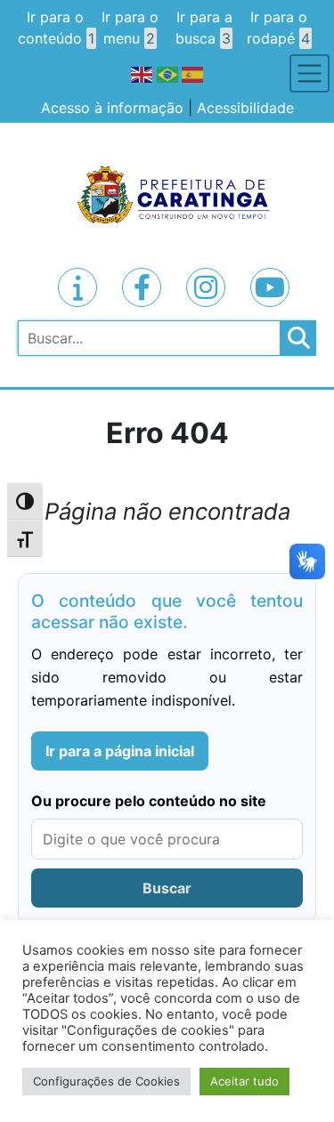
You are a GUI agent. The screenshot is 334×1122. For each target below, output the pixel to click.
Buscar (167, 888)
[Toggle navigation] (309, 73)
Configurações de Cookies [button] (106, 1081)
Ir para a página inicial (119, 751)
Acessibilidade (245, 108)
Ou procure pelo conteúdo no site (148, 801)
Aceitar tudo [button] (244, 1081)
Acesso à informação (112, 108)
